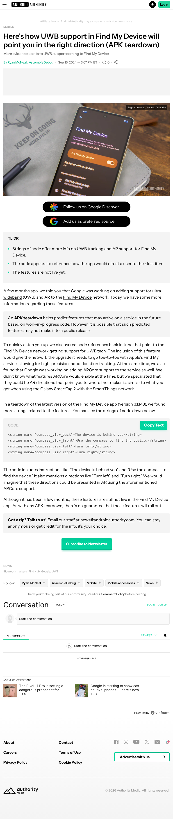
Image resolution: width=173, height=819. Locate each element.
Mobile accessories (123, 583)
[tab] (16, 636)
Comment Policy (113, 594)
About (8, 742)
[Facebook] (116, 742)
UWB (55, 571)
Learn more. (125, 21)
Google (45, 571)
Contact (66, 742)
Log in (151, 604)
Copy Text (154, 424)
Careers (10, 752)
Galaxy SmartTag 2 (58, 388)
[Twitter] (147, 742)
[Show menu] (4, 4)
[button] (86, 4)
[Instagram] (126, 742)
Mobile (8, 26)
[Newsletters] (158, 742)
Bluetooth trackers (15, 571)
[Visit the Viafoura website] (160, 713)
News (7, 565)
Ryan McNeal (17, 62)
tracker (115, 382)
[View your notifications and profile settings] (165, 635)
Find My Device (77, 297)
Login (164, 4)
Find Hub (34, 571)
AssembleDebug (41, 62)
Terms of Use (70, 752)
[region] (86, 658)
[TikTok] (168, 742)
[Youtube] (136, 742)
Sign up (161, 604)
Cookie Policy (70, 762)
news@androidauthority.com (107, 519)
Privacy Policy (15, 762)
